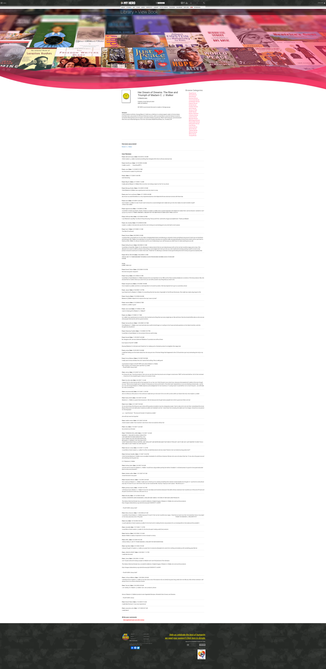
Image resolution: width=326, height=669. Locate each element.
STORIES (128, 7)
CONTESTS (149, 7)
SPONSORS (197, 7)
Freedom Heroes (193, 106)
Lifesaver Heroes (193, 115)
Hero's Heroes (192, 108)
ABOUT (123, 7)
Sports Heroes (193, 128)
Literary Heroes (193, 117)
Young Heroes (192, 135)
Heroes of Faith (193, 110)
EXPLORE (186, 7)
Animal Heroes (193, 95)
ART (134, 7)
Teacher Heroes (193, 130)
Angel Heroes (192, 93)
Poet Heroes (192, 125)
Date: (136, 156)
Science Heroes (193, 127)
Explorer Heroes (193, 103)
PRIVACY (133, 639)
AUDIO (143, 7)
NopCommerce (138, 644)
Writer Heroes (192, 133)
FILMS (138, 7)
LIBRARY (156, 7)
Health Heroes (192, 111)
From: (123, 156)
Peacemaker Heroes (194, 122)
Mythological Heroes (194, 120)
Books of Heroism (193, 113)
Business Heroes (193, 98)
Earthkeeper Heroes (194, 101)
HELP (132, 636)
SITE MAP (146, 639)
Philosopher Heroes (194, 123)
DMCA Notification (133, 640)
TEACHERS (172, 7)
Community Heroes (194, 100)
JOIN (191, 7)
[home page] (129, 2)
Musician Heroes (193, 118)
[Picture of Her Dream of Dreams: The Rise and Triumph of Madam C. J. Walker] (128, 96)
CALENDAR (179, 7)
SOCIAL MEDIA (164, 7)
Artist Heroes (192, 96)
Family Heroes (192, 105)
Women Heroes (193, 132)
